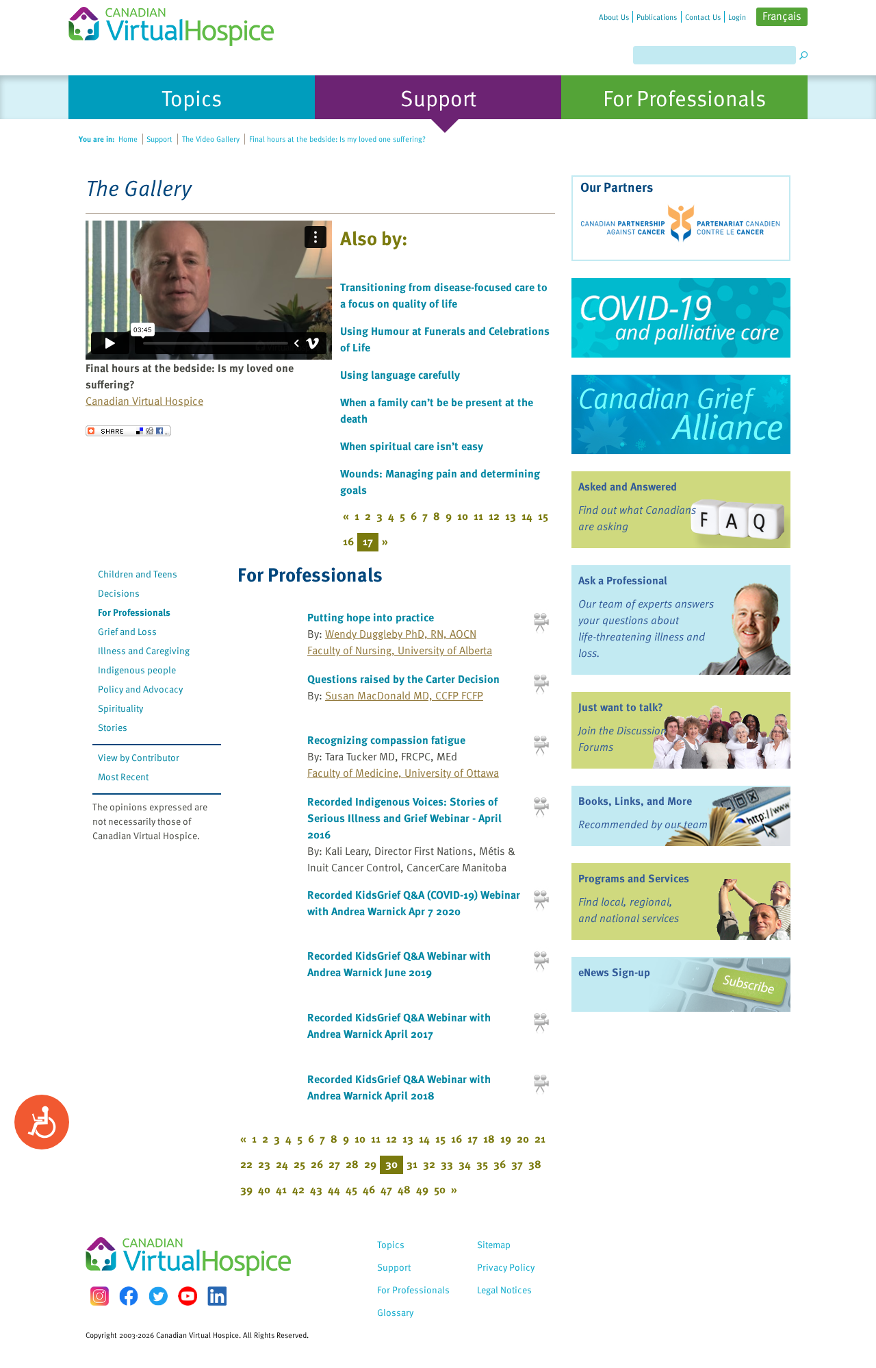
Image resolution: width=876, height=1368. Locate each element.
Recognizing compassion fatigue (386, 740)
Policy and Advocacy (140, 689)
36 (499, 1164)
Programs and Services (633, 878)
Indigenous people (137, 669)
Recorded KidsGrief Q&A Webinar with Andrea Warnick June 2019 (399, 963)
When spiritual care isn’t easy (411, 446)
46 (369, 1189)
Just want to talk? (620, 707)
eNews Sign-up (614, 972)
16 (348, 541)
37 (517, 1164)
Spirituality (120, 708)
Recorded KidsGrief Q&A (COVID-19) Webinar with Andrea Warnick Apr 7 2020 (413, 902)
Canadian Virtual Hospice (144, 401)
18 (489, 1138)
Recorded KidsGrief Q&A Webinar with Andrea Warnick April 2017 (399, 1025)
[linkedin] (217, 1296)
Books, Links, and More (635, 801)
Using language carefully (400, 374)
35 (482, 1164)
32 (429, 1164)
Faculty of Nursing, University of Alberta (399, 650)
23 (264, 1164)
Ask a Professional (622, 580)
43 (316, 1189)
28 (352, 1164)
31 (412, 1164)
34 (465, 1164)
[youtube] (187, 1296)
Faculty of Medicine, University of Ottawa (403, 772)
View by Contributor (138, 757)
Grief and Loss (127, 631)
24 (282, 1164)
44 (334, 1189)
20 (523, 1138)
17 (472, 1138)
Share (128, 430)
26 (317, 1164)
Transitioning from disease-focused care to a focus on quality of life (444, 295)
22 (246, 1164)
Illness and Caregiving (144, 650)
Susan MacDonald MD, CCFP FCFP (404, 695)
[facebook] (128, 1295)
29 (370, 1164)
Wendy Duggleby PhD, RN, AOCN (400, 633)
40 (264, 1189)
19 (505, 1138)
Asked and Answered (627, 486)
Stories (112, 727)
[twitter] (158, 1296)
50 (440, 1189)
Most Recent (123, 776)
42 (298, 1189)
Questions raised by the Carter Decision (403, 679)
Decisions (119, 593)
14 (526, 516)
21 (539, 1138)
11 (478, 516)
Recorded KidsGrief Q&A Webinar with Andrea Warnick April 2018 (399, 1087)
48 (404, 1189)
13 (510, 516)
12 (494, 516)
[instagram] (99, 1295)
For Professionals (134, 612)
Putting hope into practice (370, 617)
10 (462, 516)
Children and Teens (137, 574)
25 (299, 1164)
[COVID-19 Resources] (680, 318)
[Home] (179, 23)
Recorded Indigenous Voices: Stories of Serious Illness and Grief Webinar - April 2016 (404, 818)
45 (351, 1189)
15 (543, 516)
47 (386, 1189)
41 (281, 1189)
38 (534, 1164)
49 (422, 1189)
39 (246, 1189)
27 (334, 1164)
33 (447, 1164)
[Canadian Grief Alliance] (680, 414)
